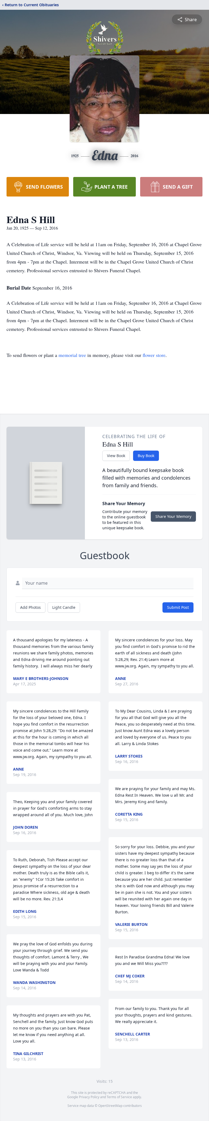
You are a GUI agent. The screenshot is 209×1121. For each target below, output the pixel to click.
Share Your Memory (173, 516)
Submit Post (178, 607)
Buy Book (146, 455)
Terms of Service (119, 1097)
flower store (154, 355)
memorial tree (72, 355)
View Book (116, 455)
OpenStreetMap (110, 1105)
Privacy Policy (89, 1097)
